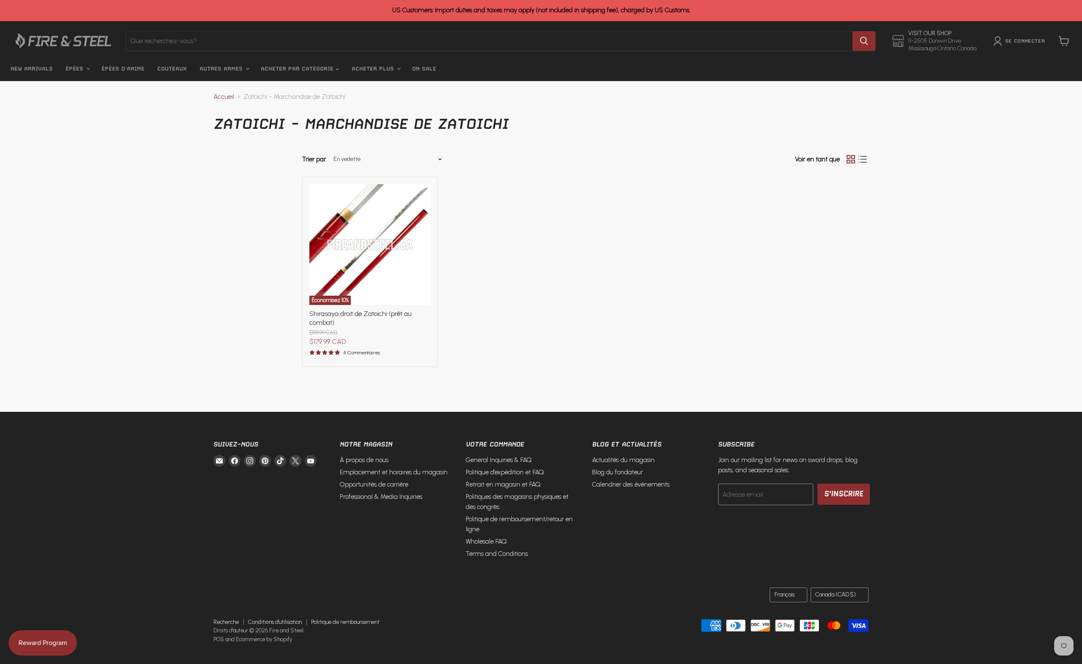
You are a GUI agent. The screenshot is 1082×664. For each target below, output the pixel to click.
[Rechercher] (863, 41)
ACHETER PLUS (374, 68)
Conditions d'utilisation (275, 622)
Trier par (314, 159)
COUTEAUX (172, 68)
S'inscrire (843, 494)
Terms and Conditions (497, 554)
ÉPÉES (75, 68)
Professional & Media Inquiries (381, 497)
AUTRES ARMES (222, 68)
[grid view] (851, 159)
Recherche (226, 622)
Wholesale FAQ (486, 541)
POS (218, 639)
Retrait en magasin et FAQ (503, 484)
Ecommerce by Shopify (264, 639)
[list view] (863, 159)
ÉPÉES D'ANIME (123, 68)
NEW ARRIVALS (32, 68)
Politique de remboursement (345, 622)
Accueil (223, 97)
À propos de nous (364, 460)
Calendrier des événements (630, 484)
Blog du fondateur (617, 472)
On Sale (424, 68)
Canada (835, 594)
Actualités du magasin (623, 460)
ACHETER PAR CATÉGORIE (298, 68)
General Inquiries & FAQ (499, 460)
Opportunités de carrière (374, 484)
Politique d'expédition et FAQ (505, 472)
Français (784, 594)
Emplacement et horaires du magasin (394, 472)
